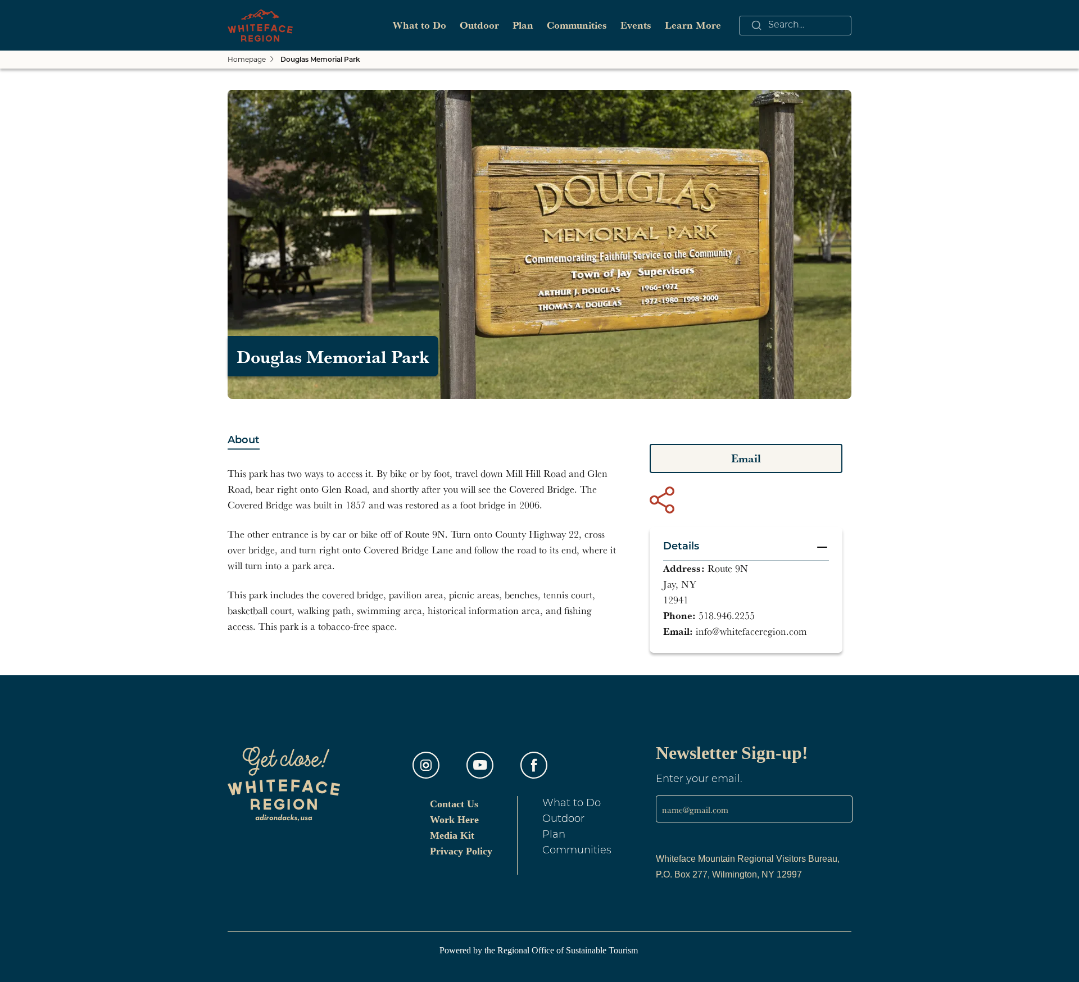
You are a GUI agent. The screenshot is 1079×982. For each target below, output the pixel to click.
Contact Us (454, 804)
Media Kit (452, 835)
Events (635, 25)
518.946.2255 (727, 615)
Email (746, 458)
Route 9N (728, 568)
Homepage (247, 60)
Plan (523, 25)
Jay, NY (679, 584)
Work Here (454, 819)
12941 (675, 599)
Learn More (693, 25)
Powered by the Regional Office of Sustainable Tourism (539, 950)
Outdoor (479, 25)
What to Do (419, 25)
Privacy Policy (461, 851)
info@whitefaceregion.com (751, 631)
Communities (577, 25)
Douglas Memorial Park (320, 60)
